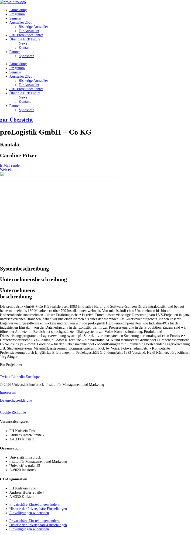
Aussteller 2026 (20, 22)
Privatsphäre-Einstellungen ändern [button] (34, 504)
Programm (17, 14)
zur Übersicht (16, 120)
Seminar (15, 18)
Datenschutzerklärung (16, 400)
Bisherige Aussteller (33, 27)
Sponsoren (26, 56)
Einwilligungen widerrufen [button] (29, 513)
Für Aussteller (29, 31)
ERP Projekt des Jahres (26, 35)
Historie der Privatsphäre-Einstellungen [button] (38, 509)
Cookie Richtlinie (13, 412)
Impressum (8, 392)
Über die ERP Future (24, 39)
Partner (14, 52)
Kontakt (25, 48)
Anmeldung (18, 10)
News (23, 43)
